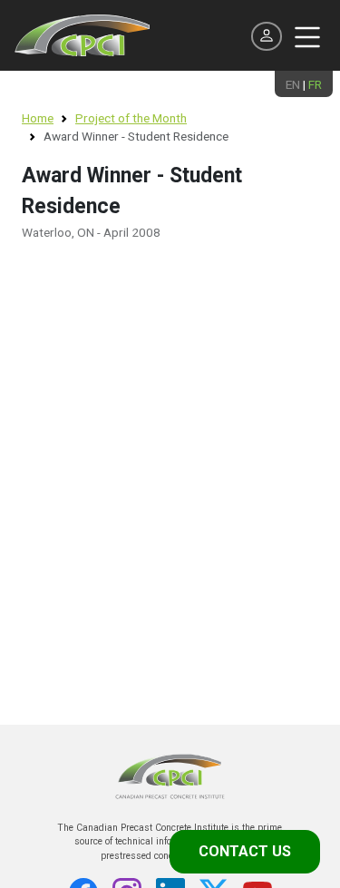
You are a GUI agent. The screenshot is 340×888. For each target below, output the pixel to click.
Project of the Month (131, 118)
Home (37, 118)
